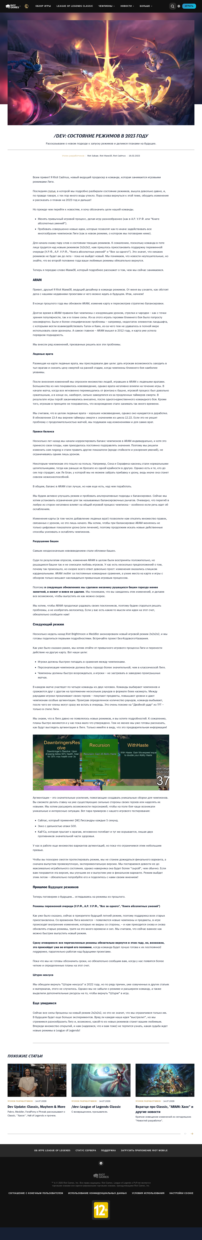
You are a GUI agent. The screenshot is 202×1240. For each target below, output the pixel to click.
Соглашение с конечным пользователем (36, 1193)
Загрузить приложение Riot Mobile (144, 1150)
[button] (73, 155)
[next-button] (191, 1134)
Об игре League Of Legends (52, 1150)
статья (51, 191)
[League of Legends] (27, 6)
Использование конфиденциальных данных (97, 1193)
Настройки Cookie (181, 1193)
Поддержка (108, 1150)
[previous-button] (185, 1134)
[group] (101, 1095)
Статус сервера (86, 1150)
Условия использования (148, 1193)
